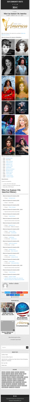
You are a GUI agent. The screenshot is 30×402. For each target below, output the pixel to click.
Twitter (8, 292)
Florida (12, 373)
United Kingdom (13, 385)
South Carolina (21, 384)
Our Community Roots (15, 1)
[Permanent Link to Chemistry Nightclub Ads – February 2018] (8, 326)
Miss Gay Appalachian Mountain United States (22, 318)
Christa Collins (9, 165)
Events (15, 11)
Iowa (18, 375)
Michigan (26, 377)
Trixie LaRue (9, 173)
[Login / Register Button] (17, 4)
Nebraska (19, 379)
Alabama (3, 372)
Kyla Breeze (14, 238)
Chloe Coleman (9, 161)
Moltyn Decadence (10, 169)
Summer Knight (9, 176)
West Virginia (11, 387)
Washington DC (5, 387)
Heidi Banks (8, 167)
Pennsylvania (8, 384)
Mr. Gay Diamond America (22, 326)
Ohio (14, 382)
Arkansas (17, 372)
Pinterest (20, 292)
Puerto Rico (14, 384)
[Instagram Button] (15, 4)
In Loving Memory (13, 375)
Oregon (3, 384)
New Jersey (4, 380)
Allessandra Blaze (15, 263)
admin (9, 15)
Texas (8, 385)
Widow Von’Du (9, 172)
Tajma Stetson (9, 162)
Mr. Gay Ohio (4, 363)
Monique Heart (9, 170)
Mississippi (9, 379)
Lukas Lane (4, 365)
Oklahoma (24, 382)
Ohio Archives (18, 382)
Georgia (16, 373)
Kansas (22, 375)
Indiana (24, 373)
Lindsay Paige (5, 354)
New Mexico (9, 380)
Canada (3, 373)
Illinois (20, 373)
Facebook (13, 292)
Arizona (12, 372)
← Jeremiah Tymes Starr (15, 339)
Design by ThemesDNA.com (15, 400)
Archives (8, 372)
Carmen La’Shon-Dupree (7, 356)
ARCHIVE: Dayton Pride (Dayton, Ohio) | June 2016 (8, 314)
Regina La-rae (9, 164)
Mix (22, 294)
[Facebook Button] (13, 4)
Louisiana (8, 377)
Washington (24, 385)
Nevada (23, 379)
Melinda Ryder (9, 158)
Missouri (17, 297)
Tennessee (4, 385)
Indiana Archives (5, 375)
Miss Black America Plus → (15, 337)
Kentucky (4, 377)
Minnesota (4, 379)
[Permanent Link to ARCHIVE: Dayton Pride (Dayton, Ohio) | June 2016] (8, 307)
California (22, 372)
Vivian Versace (9, 175)
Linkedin (17, 294)
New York (14, 380)
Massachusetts (20, 377)
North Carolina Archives (7, 382)
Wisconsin (17, 387)
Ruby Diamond (14, 251)
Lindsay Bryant (14, 257)
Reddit (26, 292)
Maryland (13, 377)
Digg (12, 294)
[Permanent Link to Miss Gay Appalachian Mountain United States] (22, 309)
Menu (16, 7)
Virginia (19, 385)
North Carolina (21, 380)
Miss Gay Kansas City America (15, 13)
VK (8, 294)
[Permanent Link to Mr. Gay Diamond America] (22, 323)
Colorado (8, 373)
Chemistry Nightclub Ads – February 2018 (8, 333)
